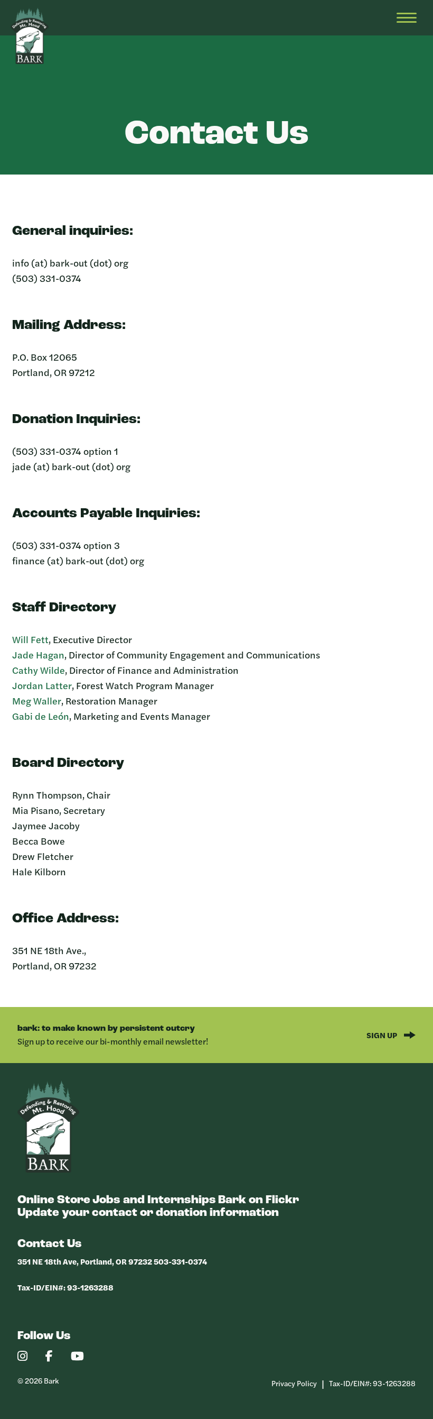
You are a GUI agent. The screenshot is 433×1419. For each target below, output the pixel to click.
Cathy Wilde (38, 669)
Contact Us (49, 1244)
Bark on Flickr (258, 1200)
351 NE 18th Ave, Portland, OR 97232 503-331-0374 (112, 1261)
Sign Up (382, 1034)
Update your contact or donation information (148, 1213)
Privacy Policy (294, 1383)
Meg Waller (36, 700)
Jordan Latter (42, 685)
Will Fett (30, 639)
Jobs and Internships (154, 1200)
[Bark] (48, 1169)
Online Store (53, 1200)
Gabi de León (40, 715)
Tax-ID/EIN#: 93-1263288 (65, 1287)
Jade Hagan (38, 654)
